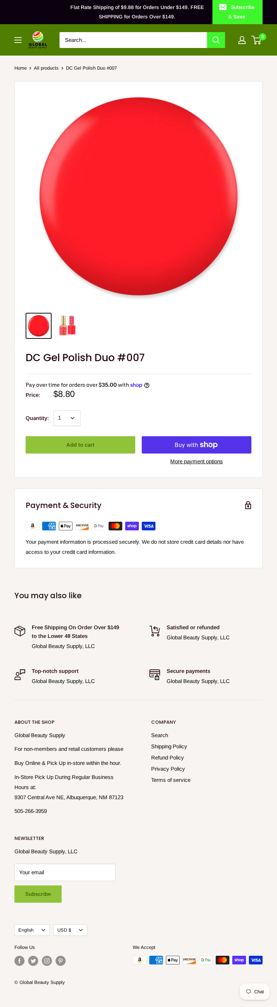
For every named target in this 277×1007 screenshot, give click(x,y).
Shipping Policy (169, 746)
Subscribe (38, 894)
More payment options (196, 461)
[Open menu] (18, 40)
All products (46, 68)
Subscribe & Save (241, 11)
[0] (256, 40)
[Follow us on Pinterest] (61, 961)
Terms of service (170, 780)
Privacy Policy (168, 769)
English (26, 930)
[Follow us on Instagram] (47, 961)
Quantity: (37, 418)
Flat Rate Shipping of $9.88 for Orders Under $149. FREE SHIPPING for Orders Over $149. (137, 11)
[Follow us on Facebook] (19, 961)
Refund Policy (167, 757)
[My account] (242, 40)
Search (159, 735)
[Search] (216, 40)
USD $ (64, 930)
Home (20, 68)
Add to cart (80, 445)
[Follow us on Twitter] (33, 961)
